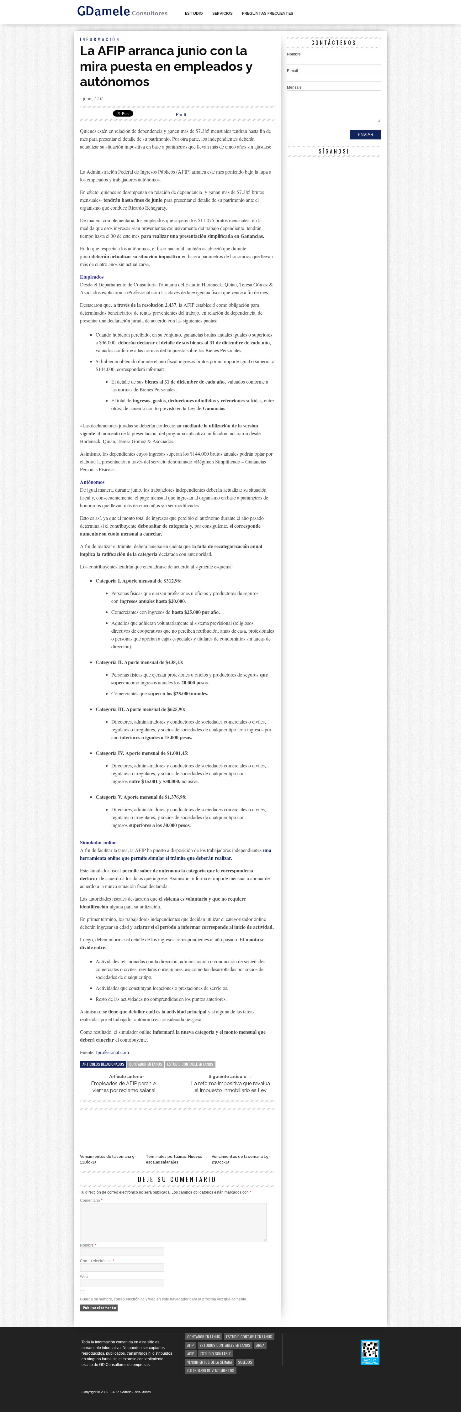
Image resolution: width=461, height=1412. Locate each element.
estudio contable (215, 1353)
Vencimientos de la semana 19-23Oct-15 (241, 1159)
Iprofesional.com (112, 1052)
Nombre (88, 1245)
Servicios (222, 13)
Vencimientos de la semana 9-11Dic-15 (108, 1159)
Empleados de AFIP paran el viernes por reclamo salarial (124, 1086)
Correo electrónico (97, 1261)
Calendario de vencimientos (210, 1370)
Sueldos (245, 1362)
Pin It (181, 114)
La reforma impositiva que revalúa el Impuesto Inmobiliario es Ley (230, 1086)
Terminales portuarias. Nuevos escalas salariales (174, 1159)
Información (100, 39)
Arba (260, 1345)
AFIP (190, 1345)
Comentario (91, 1200)
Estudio (194, 13)
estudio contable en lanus (190, 1064)
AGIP (190, 1353)
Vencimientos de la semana (209, 1362)
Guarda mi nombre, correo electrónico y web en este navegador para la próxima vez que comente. (163, 1299)
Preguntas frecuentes (267, 13)
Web (84, 1276)
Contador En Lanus (145, 1064)
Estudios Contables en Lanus (225, 1345)
